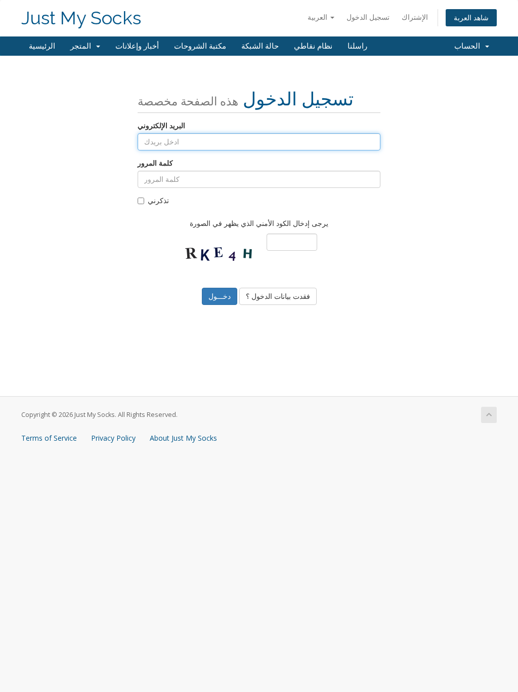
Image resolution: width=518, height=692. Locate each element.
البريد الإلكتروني (161, 125)
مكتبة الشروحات (200, 46)
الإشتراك (415, 17)
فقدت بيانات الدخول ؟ (278, 296)
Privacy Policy (113, 438)
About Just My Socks (183, 438)
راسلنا (357, 46)
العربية (318, 17)
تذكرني (158, 200)
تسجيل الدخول (368, 17)
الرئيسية (42, 46)
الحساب (469, 46)
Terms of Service (49, 438)
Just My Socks (81, 18)
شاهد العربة (471, 17)
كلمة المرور (155, 163)
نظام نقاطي (313, 46)
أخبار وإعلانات (137, 46)
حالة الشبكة (260, 46)
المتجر (82, 46)
